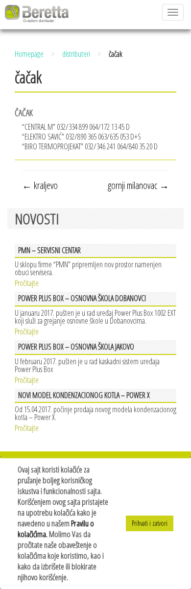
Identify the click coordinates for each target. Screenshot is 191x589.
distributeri (76, 53)
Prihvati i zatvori (149, 523)
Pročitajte (27, 282)
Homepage (29, 53)
